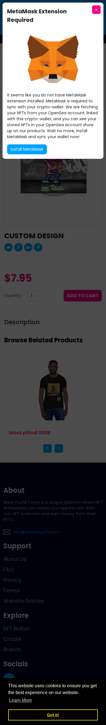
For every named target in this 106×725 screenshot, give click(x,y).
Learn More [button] (20, 700)
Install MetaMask (27, 149)
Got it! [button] (53, 715)
